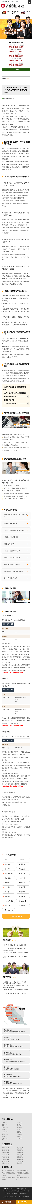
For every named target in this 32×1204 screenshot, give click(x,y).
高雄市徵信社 (8, 1082)
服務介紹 (19, 1188)
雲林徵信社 (5, 1131)
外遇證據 (22, 878)
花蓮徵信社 (5, 1136)
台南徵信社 (5, 1133)
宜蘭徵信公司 (5, 1159)
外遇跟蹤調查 (9, 873)
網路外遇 (8, 896)
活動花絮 (20, 1191)
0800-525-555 (16, 65)
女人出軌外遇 (9, 901)
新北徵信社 (19, 1124)
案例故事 (24, 1188)
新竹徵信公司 (5, 1150)
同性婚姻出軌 (9, 910)
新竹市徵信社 (8, 1052)
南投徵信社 (5, 1129)
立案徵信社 (5, 1122)
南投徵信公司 (20, 1152)
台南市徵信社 (8, 1074)
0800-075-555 (16, 56)
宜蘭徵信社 (7, 1037)
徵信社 (7, 1196)
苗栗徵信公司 (20, 1150)
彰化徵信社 (7, 1067)
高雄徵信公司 (5, 1157)
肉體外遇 (22, 882)
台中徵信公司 (5, 1152)
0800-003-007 (16, 51)
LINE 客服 (16, 69)
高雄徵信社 (19, 1133)
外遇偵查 (22, 869)
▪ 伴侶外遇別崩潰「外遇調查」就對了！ (15, 993)
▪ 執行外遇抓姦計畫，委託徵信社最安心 (15, 945)
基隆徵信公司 (5, 1147)
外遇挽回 (8, 864)
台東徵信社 (19, 1136)
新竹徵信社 (19, 1126)
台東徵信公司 (5, 1161)
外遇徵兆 (8, 878)
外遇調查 (8, 905)
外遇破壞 (8, 869)
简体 (8, 11)
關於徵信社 (13, 1188)
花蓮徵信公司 (20, 1159)
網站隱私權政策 (23, 1193)
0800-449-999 (16, 47)
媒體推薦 (16, 1191)
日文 (17, 11)
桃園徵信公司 (20, 1149)
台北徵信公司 (20, 1147)
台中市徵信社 (8, 1059)
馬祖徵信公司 (20, 1163)
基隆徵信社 (19, 1122)
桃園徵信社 (5, 1126)
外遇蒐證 (22, 873)
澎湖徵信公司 (20, 1161)
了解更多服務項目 (16, 916)
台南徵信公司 (20, 1156)
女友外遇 (22, 896)
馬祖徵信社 (5, 1140)
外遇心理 (22, 860)
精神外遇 (22, 892)
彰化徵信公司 (5, 1154)
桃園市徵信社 (8, 1045)
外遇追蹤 (22, 905)
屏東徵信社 (5, 1134)
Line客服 (24, 1202)
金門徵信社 (19, 1138)
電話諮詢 (8, 1202)
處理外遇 (8, 892)
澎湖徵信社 (5, 1138)
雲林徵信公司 (20, 1154)
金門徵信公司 (5, 1163)
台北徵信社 (5, 1124)
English (28, 11)
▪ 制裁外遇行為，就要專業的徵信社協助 (15, 989)
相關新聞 (11, 1191)
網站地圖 (11, 1193)
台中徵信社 (19, 1127)
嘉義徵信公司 (5, 1156)
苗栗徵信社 (5, 1127)
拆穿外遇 (8, 887)
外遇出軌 (22, 864)
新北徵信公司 (5, 1149)
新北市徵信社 (8, 1030)
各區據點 (25, 1191)
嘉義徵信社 (19, 1131)
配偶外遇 (22, 887)
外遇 (6, 860)
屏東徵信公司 (20, 1157)
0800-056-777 (16, 60)
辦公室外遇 (22, 901)
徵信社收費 (16, 1193)
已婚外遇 (8, 882)
